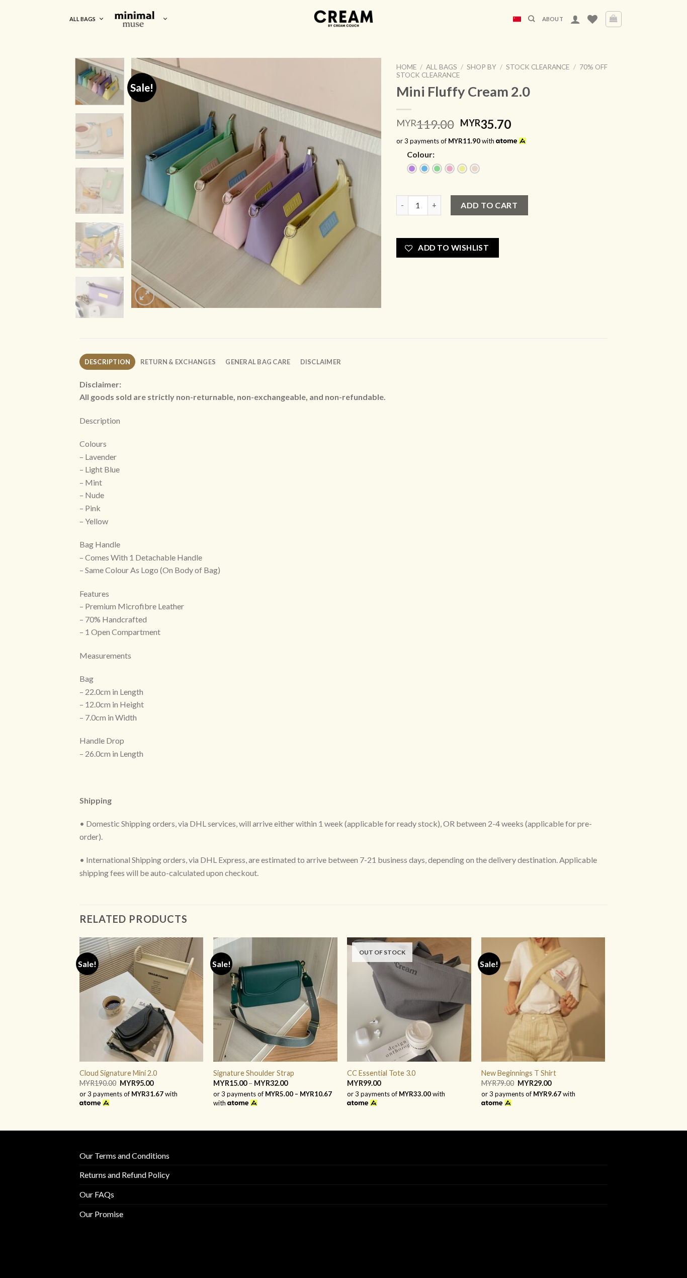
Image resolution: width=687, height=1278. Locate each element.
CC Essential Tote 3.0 (381, 1073)
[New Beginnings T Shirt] (543, 999)
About (552, 19)
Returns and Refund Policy (124, 1174)
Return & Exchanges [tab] (178, 362)
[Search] (531, 19)
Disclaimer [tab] (320, 362)
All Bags (82, 19)
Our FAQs (96, 1194)
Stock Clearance (537, 67)
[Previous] (149, 183)
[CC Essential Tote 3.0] (409, 999)
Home (406, 67)
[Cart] (614, 19)
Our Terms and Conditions (124, 1155)
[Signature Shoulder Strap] (275, 999)
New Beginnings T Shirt (518, 1073)
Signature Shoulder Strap (253, 1073)
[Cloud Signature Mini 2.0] (141, 999)
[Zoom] (144, 295)
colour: (421, 154)
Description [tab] (107, 362)
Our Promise (101, 1214)
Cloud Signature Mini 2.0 (118, 1073)
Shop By (481, 67)
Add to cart (489, 205)
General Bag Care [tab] (257, 362)
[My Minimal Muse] (141, 19)
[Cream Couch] (344, 19)
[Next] (364, 183)
